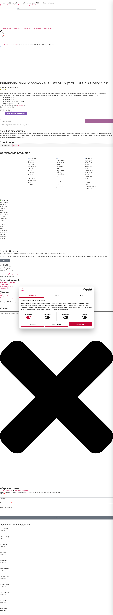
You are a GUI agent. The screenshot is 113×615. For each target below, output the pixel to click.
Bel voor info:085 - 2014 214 (9, 275)
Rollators (27, 28)
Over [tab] (81, 295)
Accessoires (37, 28)
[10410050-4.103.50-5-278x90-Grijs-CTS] (16, 47)
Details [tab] (57, 295)
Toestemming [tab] (32, 295)
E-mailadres (4, 498)
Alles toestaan (80, 324)
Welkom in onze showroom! (8, 276)
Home (1, 44)
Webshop (6, 44)
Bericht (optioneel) (6, 507)
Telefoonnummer (5, 503)
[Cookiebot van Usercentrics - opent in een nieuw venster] (84, 289)
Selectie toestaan (56, 324)
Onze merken (48, 28)
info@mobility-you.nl (6, 273)
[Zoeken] (1, 481)
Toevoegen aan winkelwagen (15, 113)
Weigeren (32, 324)
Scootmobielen (6, 28)
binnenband (20, 105)
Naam (2, 493)
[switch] (47, 317)
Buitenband (15, 145)
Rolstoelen (17, 28)
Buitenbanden (14, 44)
